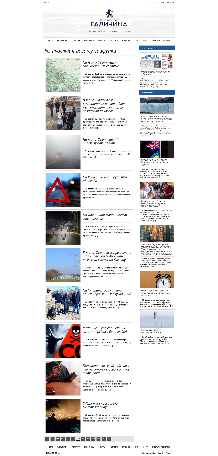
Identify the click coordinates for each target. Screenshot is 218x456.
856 (57, 438)
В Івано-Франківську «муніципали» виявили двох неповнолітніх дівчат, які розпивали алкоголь (104, 105)
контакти (170, 2)
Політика (76, 40)
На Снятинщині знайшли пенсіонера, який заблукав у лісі (107, 292)
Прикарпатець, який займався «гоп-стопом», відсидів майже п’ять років (106, 369)
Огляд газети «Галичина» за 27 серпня (155, 73)
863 (93, 438)
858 (67, 438)
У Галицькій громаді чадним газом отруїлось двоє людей (105, 329)
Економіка (89, 40)
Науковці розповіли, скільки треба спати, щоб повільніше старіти (156, 293)
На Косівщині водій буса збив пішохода (105, 179)
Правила (169, 453)
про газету (160, 2)
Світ (136, 40)
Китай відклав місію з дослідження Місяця (152, 331)
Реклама (113, 31)
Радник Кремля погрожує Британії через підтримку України (154, 162)
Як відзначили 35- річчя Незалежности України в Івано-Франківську (153, 203)
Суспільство (62, 40)
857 (62, 438)
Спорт (145, 40)
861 (83, 438)
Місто (50, 40)
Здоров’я (114, 40)
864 (98, 438)
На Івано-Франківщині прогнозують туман (100, 141)
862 (88, 438)
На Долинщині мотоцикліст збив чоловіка (105, 216)
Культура (101, 40)
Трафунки (126, 40)
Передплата (126, 31)
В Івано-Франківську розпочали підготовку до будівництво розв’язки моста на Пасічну (107, 256)
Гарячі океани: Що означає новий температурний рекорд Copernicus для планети (156, 119)
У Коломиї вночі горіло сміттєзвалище (100, 405)
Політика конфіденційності (152, 453)
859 (73, 438)
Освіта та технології (161, 40)
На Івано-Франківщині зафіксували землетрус (101, 64)
